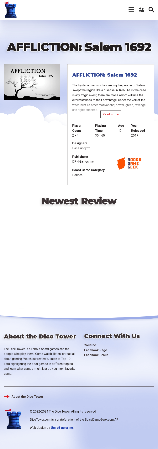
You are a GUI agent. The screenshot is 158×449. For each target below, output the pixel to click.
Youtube (90, 345)
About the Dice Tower (27, 396)
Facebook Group (96, 355)
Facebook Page (95, 350)
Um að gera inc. (62, 428)
